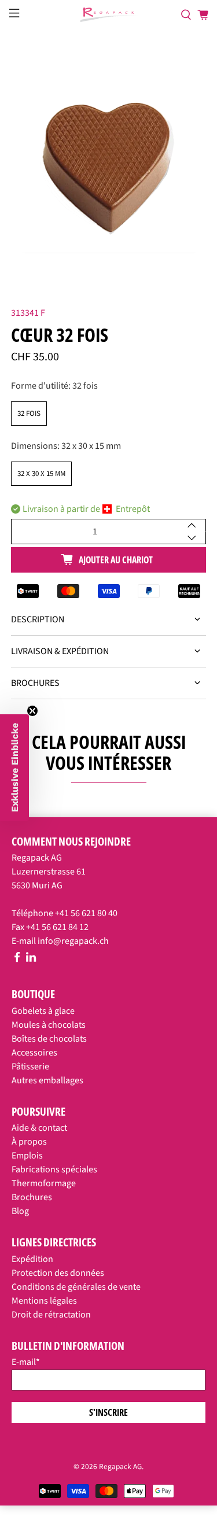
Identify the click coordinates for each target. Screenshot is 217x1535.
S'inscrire (108, 1412)
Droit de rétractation (51, 1314)
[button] (14, 767)
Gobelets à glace (43, 1011)
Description (37, 619)
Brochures (35, 683)
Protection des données (58, 1273)
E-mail (26, 1362)
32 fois (29, 413)
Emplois (27, 1155)
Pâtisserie (30, 1066)
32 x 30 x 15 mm (41, 473)
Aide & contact (39, 1127)
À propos (29, 1141)
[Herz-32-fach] (108, 156)
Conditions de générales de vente (76, 1287)
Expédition (32, 1259)
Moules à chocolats (49, 1025)
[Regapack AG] (108, 15)
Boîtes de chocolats (49, 1038)
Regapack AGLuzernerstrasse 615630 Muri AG (49, 871)
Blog (20, 1211)
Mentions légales (44, 1300)
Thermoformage (44, 1183)
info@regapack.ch (73, 941)
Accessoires (34, 1052)
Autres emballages (47, 1080)
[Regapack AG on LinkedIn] (30, 959)
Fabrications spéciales (54, 1169)
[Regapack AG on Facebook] (17, 959)
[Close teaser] (32, 711)
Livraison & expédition (60, 651)
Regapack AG (120, 1466)
